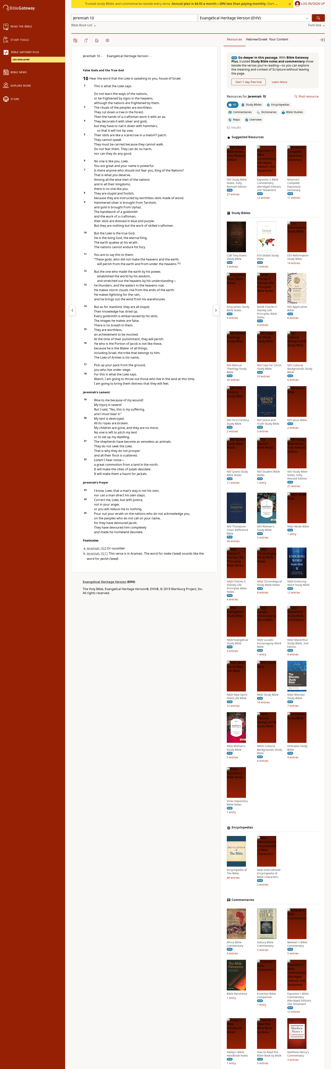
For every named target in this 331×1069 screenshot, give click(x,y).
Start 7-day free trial (248, 82)
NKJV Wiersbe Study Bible (296, 696)
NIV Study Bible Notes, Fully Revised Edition (237, 183)
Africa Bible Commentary (235, 944)
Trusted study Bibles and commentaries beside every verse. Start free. (183, 4)
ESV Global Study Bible (268, 257)
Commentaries (243, 900)
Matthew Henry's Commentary (298, 1053)
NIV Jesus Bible (297, 420)
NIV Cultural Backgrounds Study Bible (299, 369)
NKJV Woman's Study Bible (236, 748)
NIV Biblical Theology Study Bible (237, 369)
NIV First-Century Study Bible (238, 422)
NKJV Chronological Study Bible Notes (269, 583)
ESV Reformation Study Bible (298, 257)
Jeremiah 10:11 (97, 553)
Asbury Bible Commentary (265, 944)
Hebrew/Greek (256, 39)
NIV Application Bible (297, 308)
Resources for (246, 96)
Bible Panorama (237, 993)
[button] (309, 4)
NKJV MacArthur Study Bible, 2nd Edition (297, 643)
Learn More (279, 82)
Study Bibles (241, 213)
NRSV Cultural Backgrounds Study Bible (269, 750)
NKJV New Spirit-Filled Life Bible (237, 696)
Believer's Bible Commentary (297, 944)
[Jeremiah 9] (72, 310)
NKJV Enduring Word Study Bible (298, 583)
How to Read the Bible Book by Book (269, 1053)
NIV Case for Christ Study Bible (269, 367)
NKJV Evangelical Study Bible (237, 641)
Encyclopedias (242, 828)
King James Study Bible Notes (238, 308)
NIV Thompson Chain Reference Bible (237, 530)
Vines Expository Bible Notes (237, 803)
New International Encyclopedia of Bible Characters (268, 873)
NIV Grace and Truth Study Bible (268, 422)
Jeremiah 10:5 (96, 548)
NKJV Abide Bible (298, 526)
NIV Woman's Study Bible (265, 528)
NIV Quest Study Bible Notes (237, 473)
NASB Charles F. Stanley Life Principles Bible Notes (267, 312)
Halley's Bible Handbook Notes (237, 1053)
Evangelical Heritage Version (104, 582)
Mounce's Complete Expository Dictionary (294, 185)
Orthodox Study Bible (297, 748)
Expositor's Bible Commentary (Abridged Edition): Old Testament (269, 185)
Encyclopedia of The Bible (237, 871)
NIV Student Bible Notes (268, 473)
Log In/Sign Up (313, 4)
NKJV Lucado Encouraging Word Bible (269, 643)
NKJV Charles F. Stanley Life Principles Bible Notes (237, 587)
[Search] (318, 18)
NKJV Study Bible (268, 695)
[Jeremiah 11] (216, 310)
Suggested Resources (248, 137)
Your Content (278, 39)
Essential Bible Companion (266, 995)
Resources (234, 39)
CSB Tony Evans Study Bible (237, 257)
